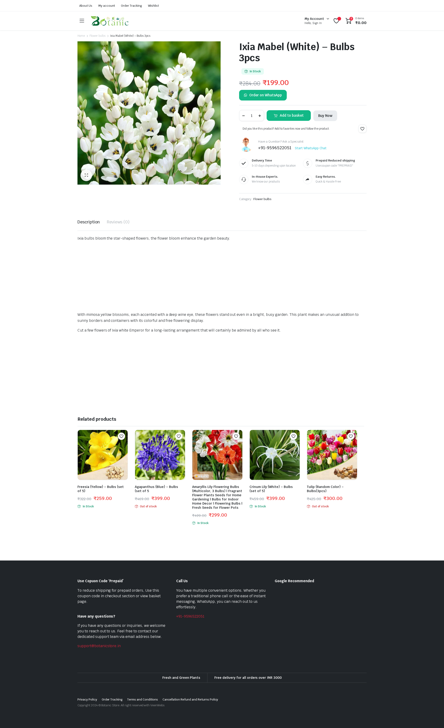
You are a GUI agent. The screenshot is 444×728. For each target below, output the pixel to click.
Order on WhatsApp (265, 95)
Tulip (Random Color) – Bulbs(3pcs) (325, 489)
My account (106, 6)
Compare (123, 445)
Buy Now (325, 115)
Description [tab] (88, 222)
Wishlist (153, 6)
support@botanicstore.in (99, 645)
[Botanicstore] (110, 21)
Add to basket (292, 115)
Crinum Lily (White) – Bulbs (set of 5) (271, 489)
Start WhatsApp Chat (311, 148)
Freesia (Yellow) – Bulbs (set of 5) (100, 489)
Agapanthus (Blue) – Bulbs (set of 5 (156, 489)
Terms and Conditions (142, 699)
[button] (86, 175)
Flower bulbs (97, 36)
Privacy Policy (87, 699)
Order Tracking (131, 6)
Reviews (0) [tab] (118, 222)
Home (81, 36)
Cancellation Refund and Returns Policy (190, 699)
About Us (85, 6)
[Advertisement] (216, 277)
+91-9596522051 (190, 616)
